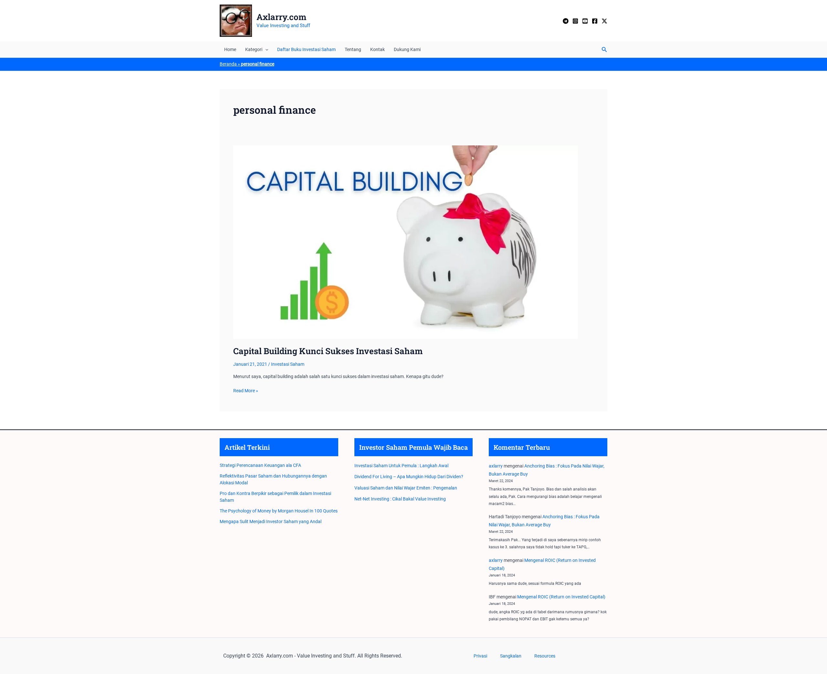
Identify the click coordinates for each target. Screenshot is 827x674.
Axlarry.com (281, 16)
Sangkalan (510, 655)
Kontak (377, 49)
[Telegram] (566, 21)
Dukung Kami (407, 49)
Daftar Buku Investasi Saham (306, 49)
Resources (544, 655)
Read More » (245, 391)
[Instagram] (575, 21)
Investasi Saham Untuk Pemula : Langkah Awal (401, 465)
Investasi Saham (287, 364)
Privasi (480, 655)
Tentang (353, 49)
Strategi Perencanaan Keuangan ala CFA (260, 465)
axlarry (496, 466)
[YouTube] (585, 21)
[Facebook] (595, 21)
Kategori (253, 49)
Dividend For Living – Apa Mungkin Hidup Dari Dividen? (408, 476)
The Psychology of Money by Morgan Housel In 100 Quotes (279, 510)
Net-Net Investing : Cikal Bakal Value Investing (400, 498)
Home (230, 49)
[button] (265, 49)
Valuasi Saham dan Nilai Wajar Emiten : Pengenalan (405, 487)
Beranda (228, 64)
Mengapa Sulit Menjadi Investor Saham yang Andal (270, 521)
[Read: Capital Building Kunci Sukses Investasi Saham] (405, 242)
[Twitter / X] (604, 21)
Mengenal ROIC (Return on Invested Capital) (561, 596)
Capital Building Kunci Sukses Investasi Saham (328, 350)
